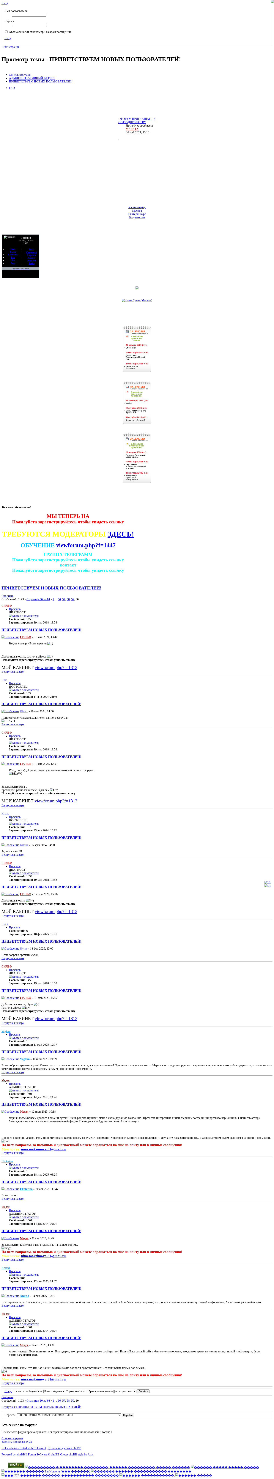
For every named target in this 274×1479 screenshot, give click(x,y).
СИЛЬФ (6, 605)
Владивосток (137, 217)
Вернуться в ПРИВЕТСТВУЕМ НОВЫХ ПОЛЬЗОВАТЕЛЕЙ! (41, 1407)
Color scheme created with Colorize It (23, 1448)
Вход (7, 38)
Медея (5, 1080)
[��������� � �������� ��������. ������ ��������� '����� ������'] (107, 1467)
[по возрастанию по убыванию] (131, 1391)
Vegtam (5, 1031)
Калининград (137, 207)
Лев (13, 260)
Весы (31, 249)
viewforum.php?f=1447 (86, 545)
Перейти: (10, 1415)
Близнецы (13, 254)
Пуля (4, 924)
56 (59, 599)
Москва (137, 210)
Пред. (8, 1391)
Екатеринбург (137, 214)
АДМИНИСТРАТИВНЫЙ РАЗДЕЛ (32, 78)
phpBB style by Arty (81, 1454)
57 (63, 599)
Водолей (31, 260)
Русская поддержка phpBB (64, 1448)
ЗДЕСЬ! (121, 534)
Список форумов (20, 74)
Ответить (7, 596)
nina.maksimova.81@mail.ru (43, 1149)
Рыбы (31, 263)
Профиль (15, 609)
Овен (12, 249)
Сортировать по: (77, 1391)
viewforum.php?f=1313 (56, 667)
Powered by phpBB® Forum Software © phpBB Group (34, 1454)
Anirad (5, 1267)
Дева (13, 263)
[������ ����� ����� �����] (225, 1467)
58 (68, 599)
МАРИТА (132, 120)
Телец (13, 252)
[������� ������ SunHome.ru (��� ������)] (45, 1471)
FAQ (12, 87)
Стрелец (31, 255)
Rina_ (5, 679)
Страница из (38, 599)
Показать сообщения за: (27, 1391)
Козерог (31, 258)
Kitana (5, 813)
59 (72, 599)
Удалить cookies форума (16, 1441)
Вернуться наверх (12, 671)
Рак (13, 257)
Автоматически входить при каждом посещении (39, 31)
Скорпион (31, 252)
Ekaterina (7, 1161)
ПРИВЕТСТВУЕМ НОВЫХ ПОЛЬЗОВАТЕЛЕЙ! (40, 81)
